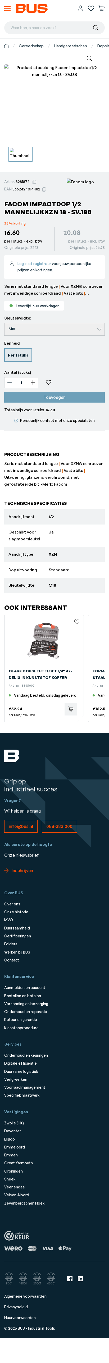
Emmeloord (14, 1147)
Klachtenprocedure (21, 1027)
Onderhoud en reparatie (25, 1011)
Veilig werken (15, 1079)
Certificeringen (17, 936)
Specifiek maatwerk (21, 1095)
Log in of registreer (34, 263)
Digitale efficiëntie (20, 1063)
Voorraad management (24, 1087)
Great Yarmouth (18, 1163)
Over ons (12, 904)
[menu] (7, 8)
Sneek (9, 1179)
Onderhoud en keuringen (26, 1055)
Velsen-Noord (16, 1195)
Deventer (12, 1131)
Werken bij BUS (17, 952)
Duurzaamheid (17, 928)
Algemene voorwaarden (25, 1296)
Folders (10, 944)
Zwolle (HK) (14, 1123)
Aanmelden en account (24, 987)
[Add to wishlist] (73, 382)
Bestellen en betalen (22, 995)
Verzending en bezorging (26, 1003)
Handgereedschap (70, 46)
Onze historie (16, 912)
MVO (8, 920)
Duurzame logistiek (21, 1071)
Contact (11, 960)
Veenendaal (14, 1187)
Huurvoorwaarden (20, 1317)
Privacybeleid (16, 1307)
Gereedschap (31, 46)
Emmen (11, 1155)
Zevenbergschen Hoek (24, 1203)
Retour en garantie (20, 1019)
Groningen (13, 1171)
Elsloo (9, 1139)
